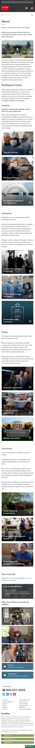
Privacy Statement (24, 700)
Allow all (7, 735)
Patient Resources (8, 702)
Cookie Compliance (25, 709)
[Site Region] (32, 8)
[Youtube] (14, 694)
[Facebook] (11, 694)
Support (5, 703)
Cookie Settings (9, 739)
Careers (5, 709)
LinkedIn (13, 580)
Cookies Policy (14, 732)
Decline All (8, 742)
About (4, 705)
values (23, 92)
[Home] (2, 15)
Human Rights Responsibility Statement (23, 705)
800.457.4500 (15, 690)
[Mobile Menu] (26, 8)
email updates (13, 578)
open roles (28, 578)
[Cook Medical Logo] (5, 8)
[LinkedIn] (7, 694)
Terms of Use (23, 702)
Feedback (31, 746)
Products (5, 700)
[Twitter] (4, 694)
